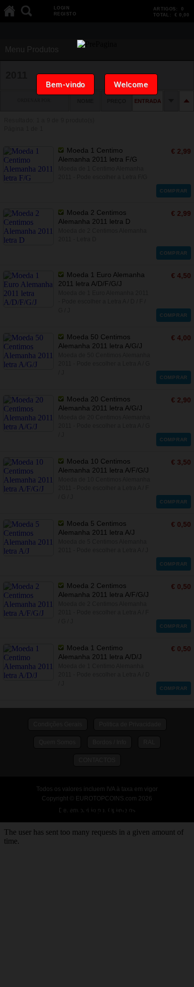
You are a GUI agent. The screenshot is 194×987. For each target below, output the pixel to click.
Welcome (131, 84)
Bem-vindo (65, 84)
